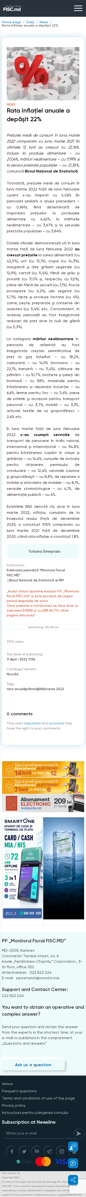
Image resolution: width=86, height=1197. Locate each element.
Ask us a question (33, 1064)
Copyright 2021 (10, 1177)
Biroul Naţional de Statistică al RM (36, 580)
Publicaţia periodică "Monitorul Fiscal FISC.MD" (36, 572)
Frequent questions (19, 1091)
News (44, 22)
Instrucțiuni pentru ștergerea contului (35, 1112)
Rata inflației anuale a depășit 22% (30, 25)
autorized (56, 723)
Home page (11, 22)
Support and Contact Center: (35, 989)
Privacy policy (14, 1105)
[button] (70, 1146)
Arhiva (7, 1084)
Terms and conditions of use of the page (38, 1098)
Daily (30, 22)
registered (32, 723)
